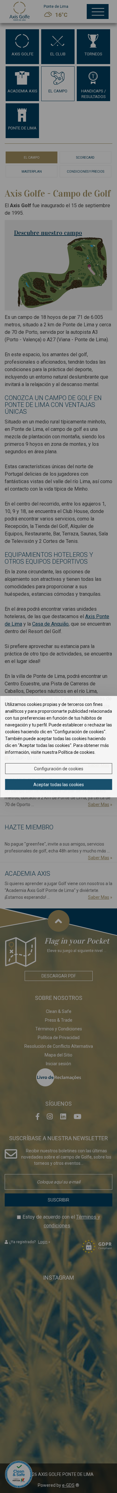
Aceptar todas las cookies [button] (58, 784)
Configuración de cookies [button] (58, 768)
